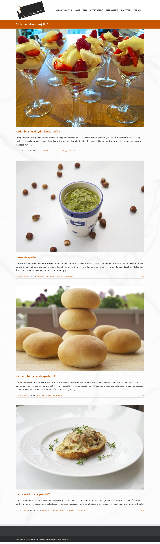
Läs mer (142, 151)
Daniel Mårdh (22, 151)
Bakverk (39, 151)
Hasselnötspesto (26, 257)
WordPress (57, 539)
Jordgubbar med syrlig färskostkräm (38, 131)
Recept (52, 151)
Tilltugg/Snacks (67, 151)
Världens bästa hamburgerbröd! (35, 376)
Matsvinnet (47, 510)
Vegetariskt (59, 277)
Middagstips (55, 510)
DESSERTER (46, 151)
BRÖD (38, 395)
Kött (42, 510)
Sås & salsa (58, 151)
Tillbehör (52, 277)
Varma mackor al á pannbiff (33, 494)
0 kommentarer (77, 151)
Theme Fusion (66, 539)
